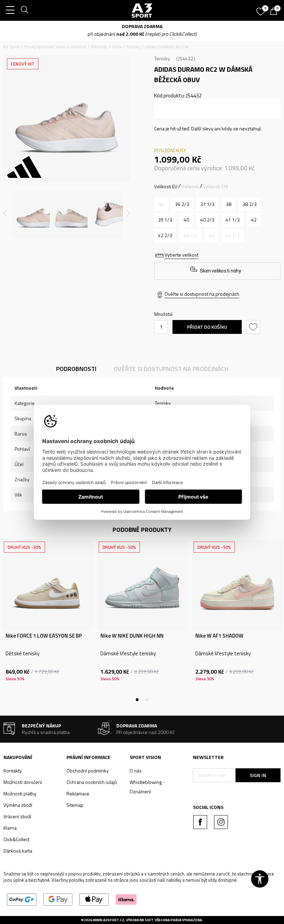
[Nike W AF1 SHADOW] (237, 585)
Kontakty (12, 770)
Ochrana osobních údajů (91, 782)
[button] (254, 327)
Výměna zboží (17, 805)
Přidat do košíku (207, 326)
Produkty (99, 46)
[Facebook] (200, 822)
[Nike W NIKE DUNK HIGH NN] (142, 585)
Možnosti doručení (22, 782)
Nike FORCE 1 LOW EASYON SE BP (44, 635)
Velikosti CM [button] (215, 186)
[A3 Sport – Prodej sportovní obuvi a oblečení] (142, 10)
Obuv (117, 46)
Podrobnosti (76, 368)
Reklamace (77, 793)
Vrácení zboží (17, 816)
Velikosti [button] (190, 186)
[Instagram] (221, 822)
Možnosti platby (19, 793)
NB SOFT (146, 920)
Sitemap (74, 805)
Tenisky (133, 46)
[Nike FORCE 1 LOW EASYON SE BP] (47, 585)
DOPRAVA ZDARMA (142, 26)
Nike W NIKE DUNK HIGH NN (131, 635)
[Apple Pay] (94, 899)
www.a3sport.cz (108, 920)
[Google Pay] (58, 899)
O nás (136, 770)
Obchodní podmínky (87, 770)
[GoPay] (21, 899)
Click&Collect (16, 839)
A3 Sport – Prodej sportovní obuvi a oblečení (44, 46)
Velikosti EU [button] (165, 186)
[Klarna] (126, 899)
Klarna (10, 827)
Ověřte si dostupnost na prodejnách (202, 293)
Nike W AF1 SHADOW (219, 635)
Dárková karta (17, 850)
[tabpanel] (47, 620)
